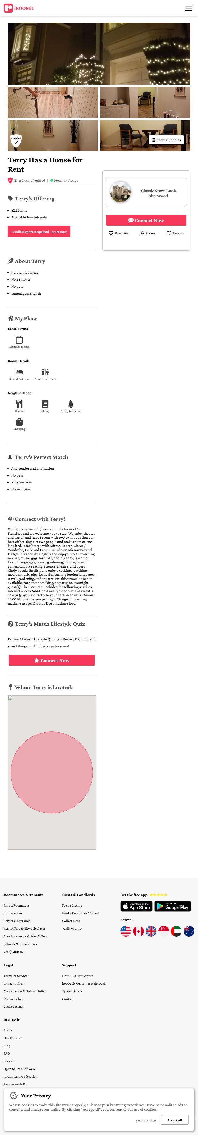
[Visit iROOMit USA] (125, 935)
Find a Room (13, 913)
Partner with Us (15, 1084)
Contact (68, 999)
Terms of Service (15, 976)
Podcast (9, 1061)
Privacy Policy (13, 983)
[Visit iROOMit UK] (151, 935)
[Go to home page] (19, 8)
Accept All (175, 1120)
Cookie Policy (13, 999)
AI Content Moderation (21, 1076)
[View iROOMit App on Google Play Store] (172, 910)
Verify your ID (13, 951)
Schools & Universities (20, 944)
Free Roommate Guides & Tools (26, 936)
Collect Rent (71, 921)
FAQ (7, 1053)
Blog (7, 1046)
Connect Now (55, 660)
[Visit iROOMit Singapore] (163, 935)
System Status (72, 991)
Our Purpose (12, 1038)
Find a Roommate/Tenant (80, 913)
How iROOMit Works (77, 976)
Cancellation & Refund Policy (25, 991)
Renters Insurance (17, 921)
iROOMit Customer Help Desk (84, 983)
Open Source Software (20, 1069)
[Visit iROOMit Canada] (138, 935)
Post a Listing (72, 905)
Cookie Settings (14, 1006)
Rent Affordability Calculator (24, 928)
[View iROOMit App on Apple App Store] (136, 910)
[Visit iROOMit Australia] (189, 935)
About (8, 1030)
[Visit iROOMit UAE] (176, 935)
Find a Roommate (16, 905)
